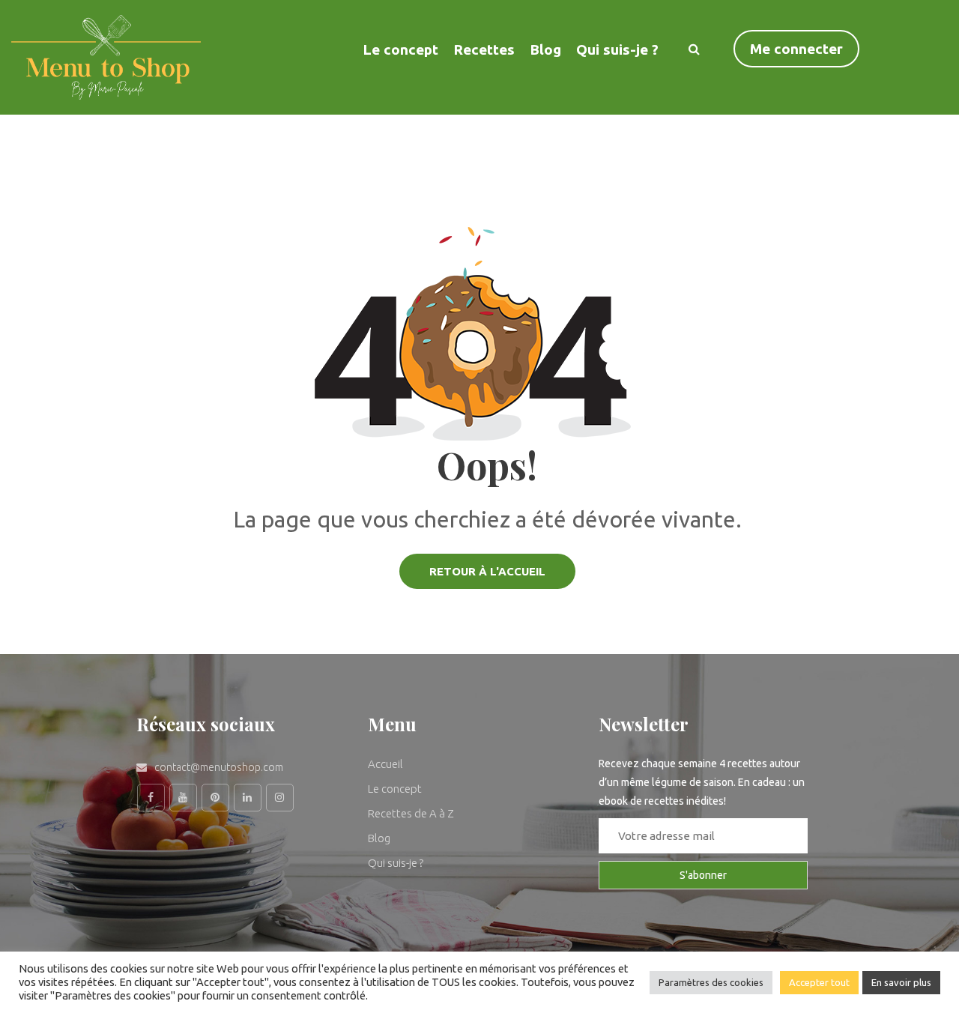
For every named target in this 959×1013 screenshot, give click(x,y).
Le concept (395, 788)
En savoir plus (901, 982)
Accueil (385, 764)
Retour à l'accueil (487, 571)
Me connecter (796, 48)
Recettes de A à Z (411, 813)
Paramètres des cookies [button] (711, 982)
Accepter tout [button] (819, 982)
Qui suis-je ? (617, 49)
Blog (545, 49)
